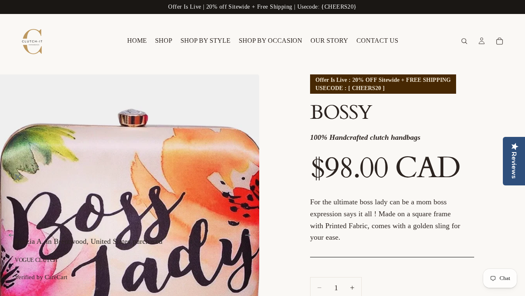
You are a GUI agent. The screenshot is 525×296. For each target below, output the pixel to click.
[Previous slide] (9, 237)
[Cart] (500, 41)
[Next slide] (250, 237)
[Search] (464, 41)
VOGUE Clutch (36, 260)
